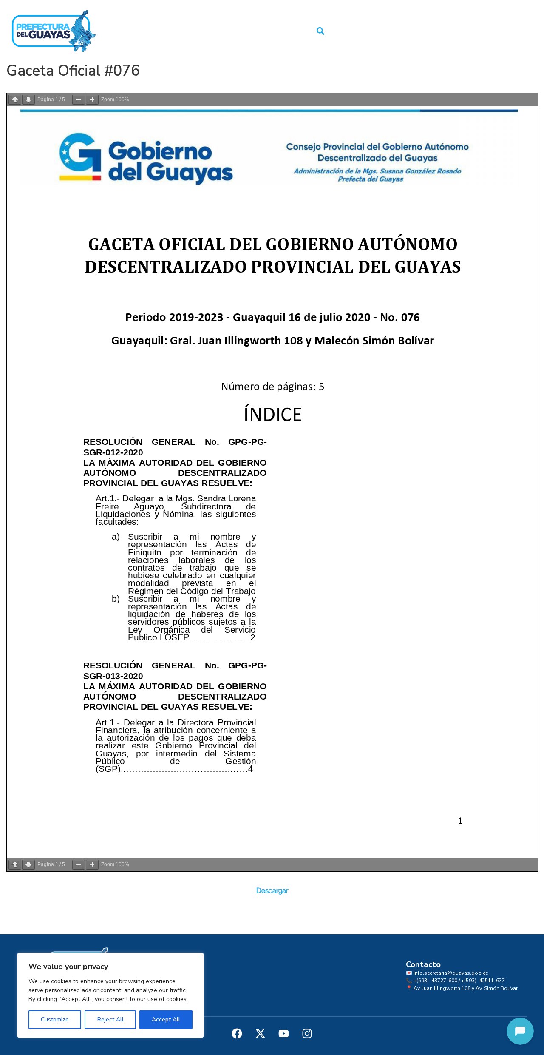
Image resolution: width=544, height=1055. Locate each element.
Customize (55, 1019)
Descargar (272, 890)
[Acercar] (92, 100)
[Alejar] (78, 100)
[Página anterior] (14, 100)
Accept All (166, 1019)
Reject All (110, 1019)
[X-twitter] (260, 1033)
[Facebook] (237, 1033)
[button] (321, 31)
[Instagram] (307, 1033)
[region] (110, 995)
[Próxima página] (28, 100)
